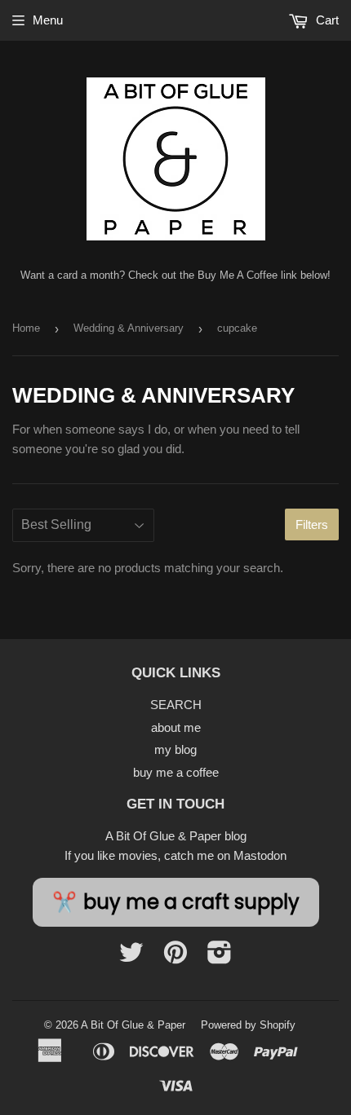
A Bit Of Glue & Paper (133, 1025)
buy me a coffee (176, 772)
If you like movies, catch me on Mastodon (175, 855)
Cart (326, 20)
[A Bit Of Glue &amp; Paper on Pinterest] (175, 957)
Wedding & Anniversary (128, 328)
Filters (311, 524)
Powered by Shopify (248, 1025)
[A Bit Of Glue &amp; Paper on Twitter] (131, 957)
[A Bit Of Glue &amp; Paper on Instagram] (219, 957)
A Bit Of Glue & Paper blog (176, 836)
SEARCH (176, 705)
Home (26, 328)
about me (176, 727)
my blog (175, 749)
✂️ (176, 902)
